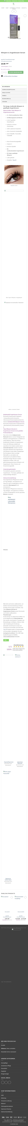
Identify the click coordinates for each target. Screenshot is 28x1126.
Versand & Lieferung (6, 1100)
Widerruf (3, 1103)
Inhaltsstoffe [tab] (6, 92)
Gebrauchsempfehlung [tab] (8, 89)
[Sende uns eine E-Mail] (9, 1082)
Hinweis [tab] (4, 95)
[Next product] (12, 11)
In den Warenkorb (15, 72)
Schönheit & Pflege (15, 8)
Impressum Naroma (6, 1109)
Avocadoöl (7, 911)
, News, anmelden (8, 1048)
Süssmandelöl (21, 911)
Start (2, 8)
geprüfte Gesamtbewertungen (8, 59)
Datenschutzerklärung (6, 1111)
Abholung (3, 1098)
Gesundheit (4, 1068)
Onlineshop (8, 0)
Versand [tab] (4, 101)
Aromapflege (4, 1063)
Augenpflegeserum (8, 762)
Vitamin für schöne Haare (8, 879)
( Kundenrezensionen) (6, 61)
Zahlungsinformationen (7, 1106)
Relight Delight (5, 1074)
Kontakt (3, 1045)
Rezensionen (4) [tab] (6, 98)
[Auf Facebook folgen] (2, 1082)
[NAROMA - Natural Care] (14, 4)
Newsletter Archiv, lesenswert (8, 1051)
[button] (2, 4)
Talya (14, 160)
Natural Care (15, 0)
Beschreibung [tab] (6, 86)
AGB (2, 1095)
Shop (7, 8)
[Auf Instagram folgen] (6, 1082)
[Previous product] (15, 11)
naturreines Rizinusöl (20, 762)
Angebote (3, 1071)
